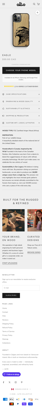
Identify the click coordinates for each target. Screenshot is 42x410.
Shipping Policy (8, 324)
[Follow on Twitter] (9, 382)
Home (4, 308)
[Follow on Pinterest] (22, 382)
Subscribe (11, 295)
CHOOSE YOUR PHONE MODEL (21, 70)
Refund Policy (7, 327)
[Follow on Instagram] (15, 382)
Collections (6, 343)
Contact (5, 312)
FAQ (4, 316)
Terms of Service (8, 331)
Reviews (5, 320)
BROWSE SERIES (33, 252)
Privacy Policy (7, 335)
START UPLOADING (9, 263)
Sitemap (5, 339)
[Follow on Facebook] (3, 382)
